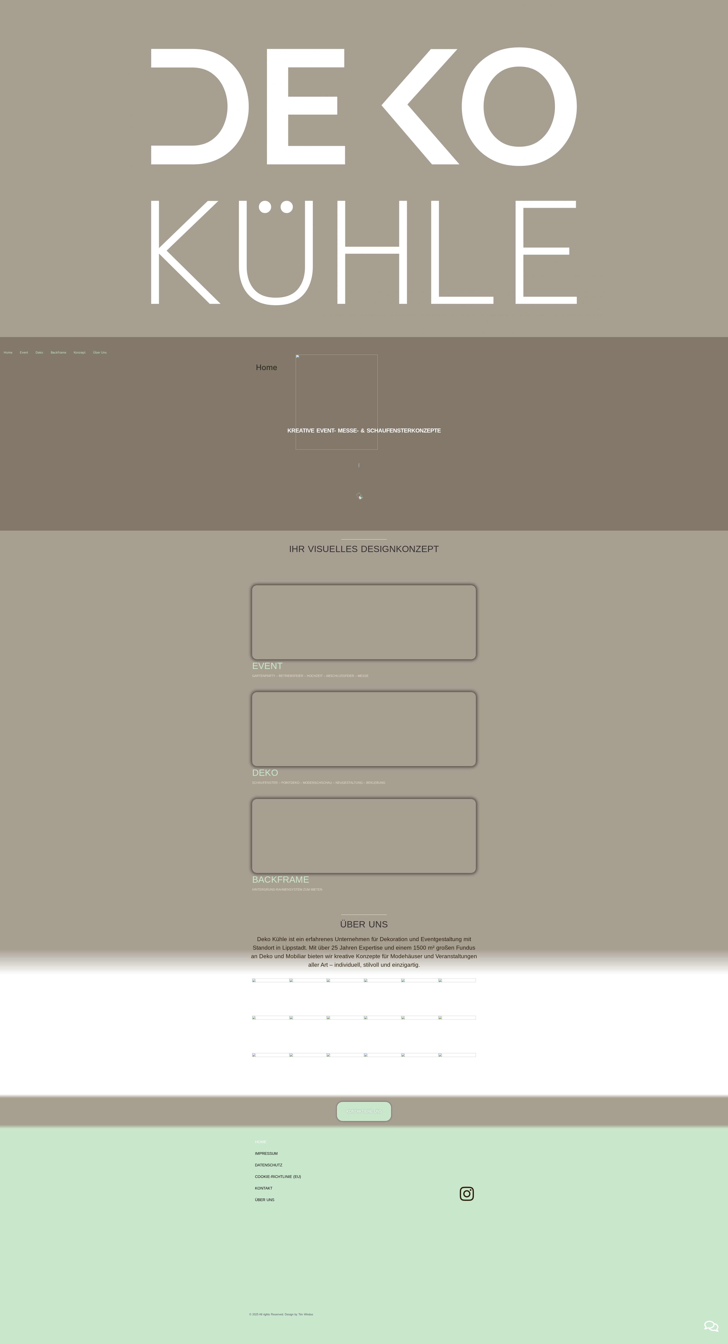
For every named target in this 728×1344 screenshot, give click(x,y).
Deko (39, 352)
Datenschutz (268, 1165)
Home (8, 352)
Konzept (80, 352)
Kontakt (263, 1188)
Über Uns (100, 352)
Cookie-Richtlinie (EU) (278, 1177)
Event (24, 352)
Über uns (264, 1200)
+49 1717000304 (460, 1144)
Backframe (58, 352)
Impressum (266, 1153)
